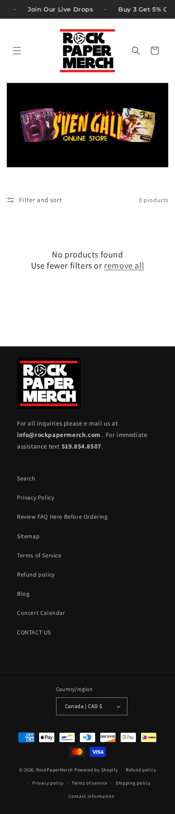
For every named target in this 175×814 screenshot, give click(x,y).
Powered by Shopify (96, 770)
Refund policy (36, 574)
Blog (23, 593)
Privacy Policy (35, 497)
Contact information (91, 796)
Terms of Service (39, 555)
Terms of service (89, 783)
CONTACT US (34, 632)
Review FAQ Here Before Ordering (62, 516)
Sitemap (28, 536)
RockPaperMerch (54, 770)
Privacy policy (48, 783)
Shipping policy (133, 783)
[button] (17, 50)
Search (26, 478)
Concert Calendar (41, 613)
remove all (124, 265)
